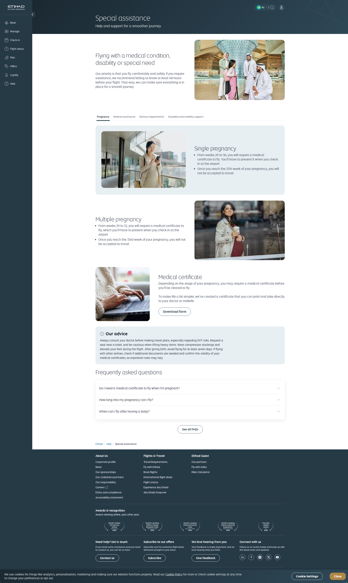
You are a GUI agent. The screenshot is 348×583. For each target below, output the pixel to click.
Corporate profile (106, 462)
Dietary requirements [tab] (151, 116)
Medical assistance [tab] (124, 116)
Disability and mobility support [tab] (186, 116)
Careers (100, 487)
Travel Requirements (155, 462)
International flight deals (158, 477)
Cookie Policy (174, 574)
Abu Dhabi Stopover (155, 492)
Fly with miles (199, 467)
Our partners (199, 462)
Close (337, 576)
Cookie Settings (307, 576)
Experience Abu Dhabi (156, 487)
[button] (32, 14)
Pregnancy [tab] (103, 116)
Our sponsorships (106, 472)
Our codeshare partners (110, 477)
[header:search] (272, 7)
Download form (174, 311)
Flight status (151, 482)
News (99, 467)
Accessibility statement (109, 497)
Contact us (107, 558)
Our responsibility (106, 482)
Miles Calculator (201, 472)
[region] (174, 576)
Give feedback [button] (205, 558)
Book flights (150, 472)
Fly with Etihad (152, 467)
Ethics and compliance (109, 492)
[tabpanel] (190, 279)
